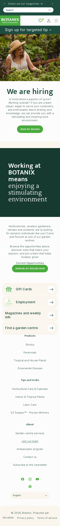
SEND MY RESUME (30, 129)
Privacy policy (25, 517)
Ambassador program (30, 449)
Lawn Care (29, 404)
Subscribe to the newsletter (30, 464)
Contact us (30, 457)
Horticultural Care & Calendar (30, 389)
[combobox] (28, 9)
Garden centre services (30, 433)
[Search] (49, 10)
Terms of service (47, 517)
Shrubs (30, 344)
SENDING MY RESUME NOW (30, 268)
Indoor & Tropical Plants (29, 396)
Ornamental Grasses (30, 368)
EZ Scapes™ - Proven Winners (30, 412)
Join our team (30, 441)
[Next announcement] (52, 3)
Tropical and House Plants (30, 360)
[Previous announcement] (4, 3)
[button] (56, 20)
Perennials (30, 352)
